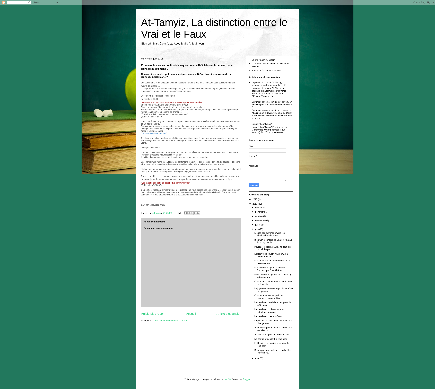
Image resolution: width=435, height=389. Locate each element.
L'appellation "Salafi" (262, 124)
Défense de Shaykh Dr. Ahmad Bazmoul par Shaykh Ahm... (269, 269)
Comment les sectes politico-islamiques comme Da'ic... (268, 296)
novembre (260, 212)
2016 (255, 204)
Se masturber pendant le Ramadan (271, 334)
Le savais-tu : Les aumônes (268, 316)
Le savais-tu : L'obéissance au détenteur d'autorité (269, 310)
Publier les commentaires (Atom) (171, 320)
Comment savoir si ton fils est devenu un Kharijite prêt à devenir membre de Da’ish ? (272, 104)
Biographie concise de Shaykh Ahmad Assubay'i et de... (273, 241)
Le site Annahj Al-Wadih (263, 60)
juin (257, 229)
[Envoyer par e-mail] (185, 213)
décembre (260, 207)
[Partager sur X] (192, 213)
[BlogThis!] (188, 213)
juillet (258, 224)
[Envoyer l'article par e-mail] (179, 213)
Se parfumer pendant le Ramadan (270, 339)
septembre (260, 220)
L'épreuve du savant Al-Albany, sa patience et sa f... (271, 255)
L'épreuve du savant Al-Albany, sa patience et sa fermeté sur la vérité (269, 84)
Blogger (246, 379)
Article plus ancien (228, 313)
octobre (259, 216)
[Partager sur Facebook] (195, 213)
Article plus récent (153, 313)
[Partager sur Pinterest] (198, 213)
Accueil (191, 313)
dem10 (227, 379)
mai (257, 358)
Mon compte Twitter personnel (266, 70)
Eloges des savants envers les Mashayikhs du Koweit (269, 234)
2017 (255, 199)
